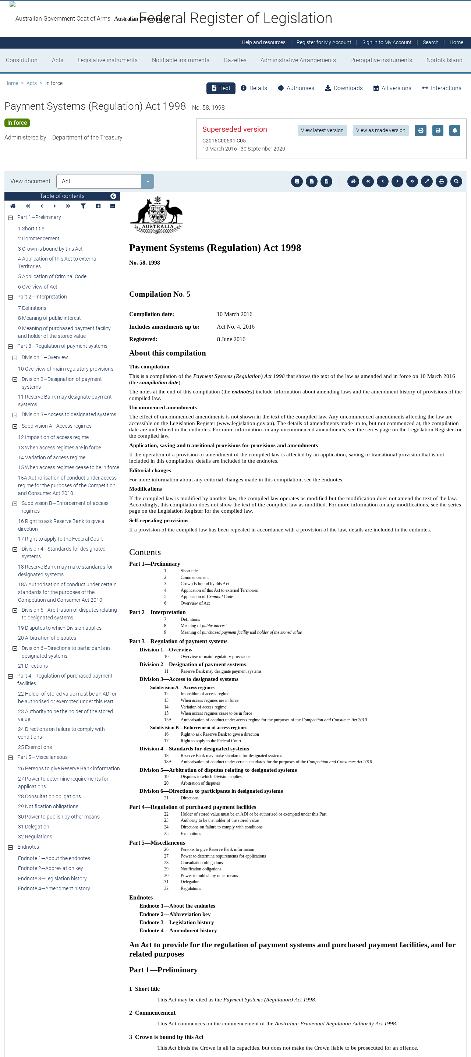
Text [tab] (224, 88)
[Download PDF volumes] (312, 181)
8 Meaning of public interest (49, 318)
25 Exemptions (35, 747)
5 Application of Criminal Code (52, 276)
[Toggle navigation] (113, 196)
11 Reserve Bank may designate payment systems (65, 400)
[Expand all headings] (98, 206)
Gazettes (235, 60)
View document (30, 181)
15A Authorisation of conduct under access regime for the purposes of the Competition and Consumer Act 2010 (67, 485)
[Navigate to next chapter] (412, 181)
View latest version (322, 130)
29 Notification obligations (48, 806)
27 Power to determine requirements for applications (63, 782)
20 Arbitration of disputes (47, 638)
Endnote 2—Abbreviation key (50, 868)
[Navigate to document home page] (13, 206)
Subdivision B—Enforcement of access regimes (65, 507)
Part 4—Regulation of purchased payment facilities (65, 679)
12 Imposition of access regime (53, 437)
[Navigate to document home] (353, 181)
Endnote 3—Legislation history (52, 878)
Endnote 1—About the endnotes (54, 858)
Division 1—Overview (45, 357)
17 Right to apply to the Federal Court (60, 539)
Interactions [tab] (446, 88)
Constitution (22, 60)
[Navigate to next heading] (54, 206)
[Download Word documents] (326, 181)
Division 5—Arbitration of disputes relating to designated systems (69, 614)
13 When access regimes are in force (59, 447)
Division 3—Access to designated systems (69, 414)
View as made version (381, 130)
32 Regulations (35, 836)
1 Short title (31, 228)
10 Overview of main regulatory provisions (65, 369)
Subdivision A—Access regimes (57, 426)
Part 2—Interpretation (42, 297)
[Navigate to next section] (397, 181)
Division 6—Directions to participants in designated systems (66, 652)
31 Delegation (33, 827)
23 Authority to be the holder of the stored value (65, 715)
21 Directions (33, 666)
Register (324, 43)
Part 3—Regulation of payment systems (62, 346)
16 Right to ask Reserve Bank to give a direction (61, 525)
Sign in (387, 43)
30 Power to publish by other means (59, 817)
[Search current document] (456, 181)
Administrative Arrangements (298, 60)
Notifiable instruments (180, 60)
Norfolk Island (444, 60)
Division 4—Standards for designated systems (64, 552)
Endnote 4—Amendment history (54, 888)
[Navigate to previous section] (383, 181)
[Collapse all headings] (112, 206)
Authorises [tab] (300, 88)
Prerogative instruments (381, 60)
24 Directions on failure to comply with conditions (61, 733)
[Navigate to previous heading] (41, 206)
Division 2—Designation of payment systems (62, 383)
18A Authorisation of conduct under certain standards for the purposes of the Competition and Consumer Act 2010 (67, 592)
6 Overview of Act (37, 287)
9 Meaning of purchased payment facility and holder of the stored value (64, 332)
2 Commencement (39, 238)
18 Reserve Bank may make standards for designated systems (65, 570)
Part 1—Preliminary (39, 217)
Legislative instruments (108, 60)
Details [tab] (258, 88)
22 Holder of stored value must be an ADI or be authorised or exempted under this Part (67, 697)
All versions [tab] (396, 88)
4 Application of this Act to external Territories (58, 262)
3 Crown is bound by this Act (50, 249)
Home (11, 83)
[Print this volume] (441, 181)
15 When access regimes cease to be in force (68, 467)
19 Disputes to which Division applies (60, 628)
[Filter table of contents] (83, 206)
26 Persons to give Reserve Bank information (69, 768)
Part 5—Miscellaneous (42, 757)
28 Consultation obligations (49, 796)
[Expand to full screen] (427, 181)
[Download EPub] (297, 181)
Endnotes (28, 847)
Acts (57, 60)
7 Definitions (32, 308)
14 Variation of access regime (51, 457)
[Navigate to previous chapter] (368, 181)
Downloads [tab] (348, 88)
